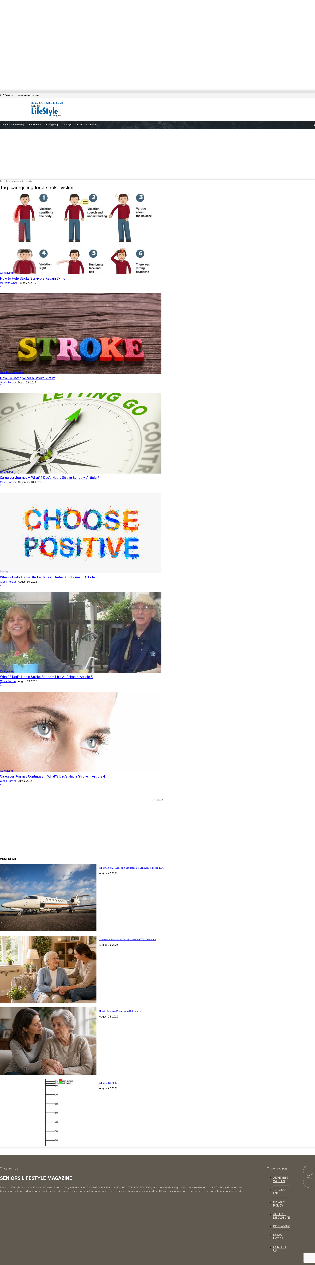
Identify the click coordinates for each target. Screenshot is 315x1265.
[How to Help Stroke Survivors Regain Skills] (80, 234)
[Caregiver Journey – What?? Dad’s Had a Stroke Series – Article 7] (80, 433)
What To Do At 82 (108, 1083)
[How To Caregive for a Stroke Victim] (80, 333)
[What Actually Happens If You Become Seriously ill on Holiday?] (48, 898)
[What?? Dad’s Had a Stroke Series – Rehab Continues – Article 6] (80, 533)
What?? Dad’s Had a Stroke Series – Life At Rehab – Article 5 (46, 677)
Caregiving (6, 272)
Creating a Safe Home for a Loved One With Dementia (127, 939)
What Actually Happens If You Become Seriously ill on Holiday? (131, 867)
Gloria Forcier (8, 382)
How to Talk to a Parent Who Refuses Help (121, 1011)
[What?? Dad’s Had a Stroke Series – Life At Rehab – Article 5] (80, 632)
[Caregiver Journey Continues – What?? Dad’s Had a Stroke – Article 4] (80, 732)
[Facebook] (313, 95)
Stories (4, 571)
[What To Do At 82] (48, 1113)
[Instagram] (308, 1182)
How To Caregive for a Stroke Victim (27, 378)
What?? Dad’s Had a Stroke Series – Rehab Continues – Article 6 (49, 577)
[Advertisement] (154, 109)
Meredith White (9, 283)
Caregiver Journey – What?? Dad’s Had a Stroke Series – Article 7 (49, 478)
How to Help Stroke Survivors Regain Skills (32, 278)
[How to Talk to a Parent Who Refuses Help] (48, 1041)
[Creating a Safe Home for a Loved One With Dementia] (48, 969)
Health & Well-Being (12, 372)
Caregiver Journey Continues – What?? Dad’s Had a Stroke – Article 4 (52, 776)
